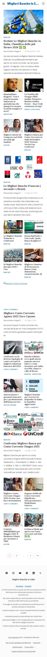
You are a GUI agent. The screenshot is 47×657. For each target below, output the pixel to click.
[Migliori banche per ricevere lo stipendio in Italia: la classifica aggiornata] (34, 385)
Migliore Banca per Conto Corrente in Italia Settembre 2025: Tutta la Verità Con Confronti (33, 140)
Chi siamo (19, 586)
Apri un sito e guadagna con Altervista (18, 643)
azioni (7, 145)
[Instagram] (13, 573)
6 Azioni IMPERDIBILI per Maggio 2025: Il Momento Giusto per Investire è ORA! (12, 535)
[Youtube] (20, 573)
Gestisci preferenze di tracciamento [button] (24, 651)
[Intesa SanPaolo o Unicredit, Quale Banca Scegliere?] (34, 226)
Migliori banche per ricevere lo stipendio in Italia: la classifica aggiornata (33, 399)
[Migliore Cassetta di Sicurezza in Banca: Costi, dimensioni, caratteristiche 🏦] (34, 255)
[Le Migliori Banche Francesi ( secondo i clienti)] (23, 167)
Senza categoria (32, 109)
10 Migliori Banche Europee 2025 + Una (13, 266)
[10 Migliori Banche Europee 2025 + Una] (13, 255)
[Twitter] (40, 573)
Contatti (28, 586)
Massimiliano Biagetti (12, 51)
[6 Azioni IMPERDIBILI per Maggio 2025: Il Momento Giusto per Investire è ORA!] (13, 520)
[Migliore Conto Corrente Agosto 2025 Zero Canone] (23, 294)
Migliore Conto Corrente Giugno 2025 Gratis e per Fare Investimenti (12, 497)
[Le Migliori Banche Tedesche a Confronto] (13, 226)
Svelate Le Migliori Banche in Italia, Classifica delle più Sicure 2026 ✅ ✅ (22, 44)
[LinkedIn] (34, 573)
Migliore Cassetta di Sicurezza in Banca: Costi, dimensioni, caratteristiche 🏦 (33, 269)
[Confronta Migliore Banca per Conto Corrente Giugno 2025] (23, 424)
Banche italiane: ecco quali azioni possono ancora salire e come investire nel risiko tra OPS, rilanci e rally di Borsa (33, 363)
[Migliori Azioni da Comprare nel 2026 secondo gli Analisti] (13, 125)
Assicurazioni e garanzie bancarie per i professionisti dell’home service (13, 398)
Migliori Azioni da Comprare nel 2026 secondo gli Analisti (13, 138)
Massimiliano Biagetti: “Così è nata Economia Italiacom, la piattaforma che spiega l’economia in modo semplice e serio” (13, 102)
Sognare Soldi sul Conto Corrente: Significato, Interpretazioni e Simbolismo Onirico (32, 499)
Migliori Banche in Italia (23, 3)
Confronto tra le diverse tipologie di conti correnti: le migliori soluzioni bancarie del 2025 (13, 361)
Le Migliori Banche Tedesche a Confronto (13, 238)
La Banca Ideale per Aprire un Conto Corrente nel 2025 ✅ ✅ (33, 532)
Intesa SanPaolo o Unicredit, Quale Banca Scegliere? (33, 238)
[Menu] (3, 3)
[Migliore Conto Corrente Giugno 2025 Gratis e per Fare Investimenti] (13, 484)
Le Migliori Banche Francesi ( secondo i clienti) (22, 187)
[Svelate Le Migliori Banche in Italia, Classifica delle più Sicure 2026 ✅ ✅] (23, 22)
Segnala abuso (17, 647)
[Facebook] (7, 573)
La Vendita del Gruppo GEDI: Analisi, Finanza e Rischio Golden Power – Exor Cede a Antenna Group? (33, 100)
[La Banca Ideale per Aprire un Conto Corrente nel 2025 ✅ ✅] (34, 520)
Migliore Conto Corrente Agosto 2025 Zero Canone (19, 314)
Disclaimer (36, 643)
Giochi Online (10, 405)
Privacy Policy (29, 647)
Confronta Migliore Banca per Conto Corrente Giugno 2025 (22, 445)
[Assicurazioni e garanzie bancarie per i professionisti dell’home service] (13, 385)
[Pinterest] (27, 573)
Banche (7, 37)
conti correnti (11, 310)
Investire (8, 114)
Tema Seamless (13, 637)
